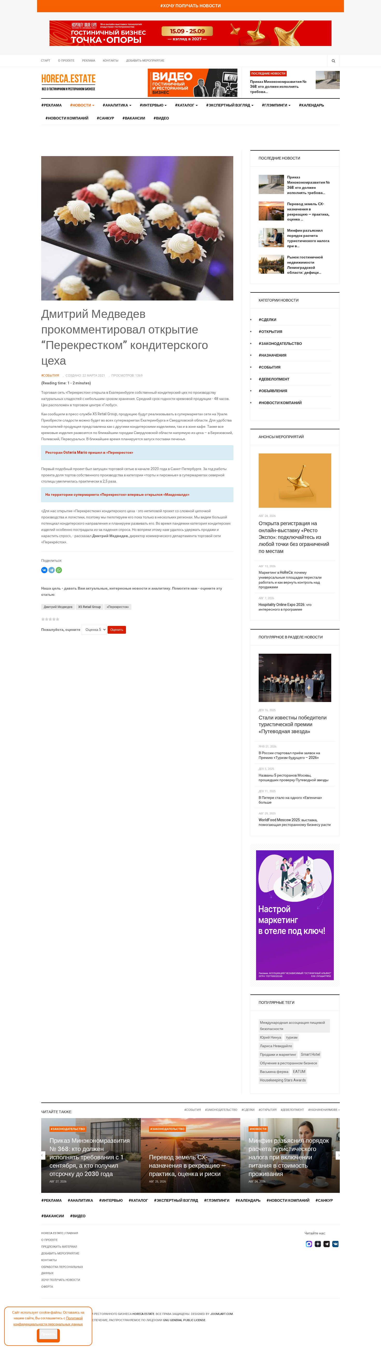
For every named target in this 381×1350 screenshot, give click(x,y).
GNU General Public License (184, 1320)
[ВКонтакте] (44, 570)
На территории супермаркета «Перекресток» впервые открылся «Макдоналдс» (117, 494)
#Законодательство (280, 343)
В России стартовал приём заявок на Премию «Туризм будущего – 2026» (289, 755)
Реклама (88, 60)
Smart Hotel (310, 1054)
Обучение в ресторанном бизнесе (288, 1063)
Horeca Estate (143, 1314)
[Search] (333, 61)
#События (269, 367)
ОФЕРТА (47, 1287)
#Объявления (273, 391)
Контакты (110, 60)
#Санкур (105, 118)
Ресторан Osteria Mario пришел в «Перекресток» (89, 452)
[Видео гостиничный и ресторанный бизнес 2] (193, 82)
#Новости (258, 1129)
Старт (45, 60)
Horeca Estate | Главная (59, 1233)
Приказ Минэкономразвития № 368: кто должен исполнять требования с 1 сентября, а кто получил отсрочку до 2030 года (90, 1157)
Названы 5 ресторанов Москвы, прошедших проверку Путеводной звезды (293, 778)
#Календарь (311, 105)
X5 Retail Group (89, 607)
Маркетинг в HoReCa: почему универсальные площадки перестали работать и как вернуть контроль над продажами (290, 580)
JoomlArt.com (221, 1314)
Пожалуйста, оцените (60, 629)
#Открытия (270, 332)
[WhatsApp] (59, 570)
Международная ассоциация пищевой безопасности (292, 1026)
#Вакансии (133, 118)
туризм (292, 1037)
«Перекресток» (118, 607)
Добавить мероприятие (145, 60)
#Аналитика (116, 105)
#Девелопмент (274, 379)
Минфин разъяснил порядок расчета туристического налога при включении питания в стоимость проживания (289, 1157)
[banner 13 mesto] (295, 915)
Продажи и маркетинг (278, 1054)
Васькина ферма (274, 1071)
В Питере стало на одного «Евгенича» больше (290, 800)
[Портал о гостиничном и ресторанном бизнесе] (68, 82)
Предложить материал (59, 1247)
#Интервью (152, 105)
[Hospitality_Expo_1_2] (190, 33)
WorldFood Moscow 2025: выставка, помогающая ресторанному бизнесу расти (295, 822)
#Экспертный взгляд (228, 105)
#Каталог (185, 105)
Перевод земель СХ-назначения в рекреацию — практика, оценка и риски (187, 1166)
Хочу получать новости (60, 1280)
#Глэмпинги (275, 105)
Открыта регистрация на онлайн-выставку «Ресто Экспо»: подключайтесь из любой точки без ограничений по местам (294, 537)
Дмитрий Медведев (58, 607)
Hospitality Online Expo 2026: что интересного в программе (285, 607)
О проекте (66, 60)
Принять (48, 1334)
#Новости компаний (66, 118)
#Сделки (267, 320)
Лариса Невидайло (276, 1046)
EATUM (299, 1071)
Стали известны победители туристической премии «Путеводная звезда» (293, 724)
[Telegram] (51, 570)
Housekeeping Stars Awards (283, 1080)
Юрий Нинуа (270, 1037)
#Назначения (272, 355)
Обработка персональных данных (62, 1270)
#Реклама (51, 105)
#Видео (161, 118)
